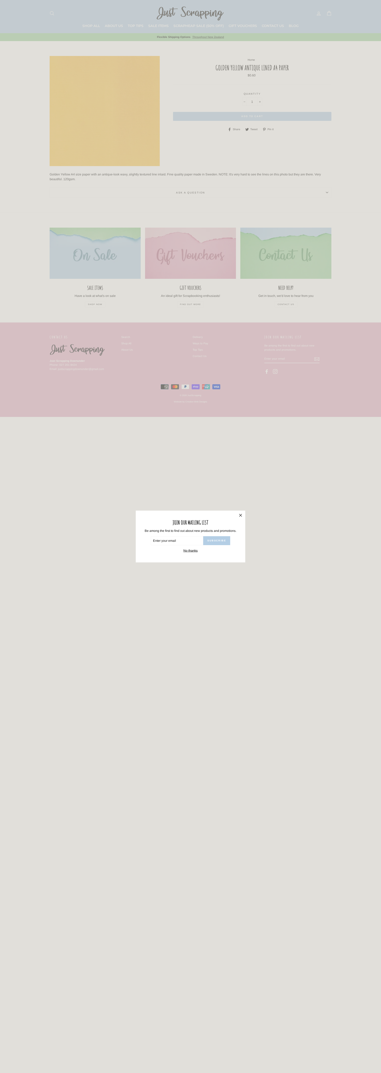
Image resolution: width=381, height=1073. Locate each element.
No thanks (190, 550)
